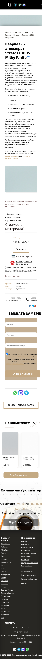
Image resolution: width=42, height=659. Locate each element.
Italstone (4, 581)
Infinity (3, 578)
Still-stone (5, 605)
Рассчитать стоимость (16, 299)
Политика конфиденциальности (29, 561)
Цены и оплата (27, 547)
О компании (25, 550)
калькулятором (12, 156)
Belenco (4, 559)
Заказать (21, 249)
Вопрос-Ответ (26, 566)
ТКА (2, 618)
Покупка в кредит (24, 256)
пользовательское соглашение (20, 356)
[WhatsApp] (20, 5)
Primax (3, 587)
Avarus (3, 556)
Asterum (4, 547)
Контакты (25, 544)
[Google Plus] (35, 306)
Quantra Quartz (7, 590)
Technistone (5, 611)
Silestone (4, 599)
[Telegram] (15, 5)
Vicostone (5, 615)
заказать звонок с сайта (17, 157)
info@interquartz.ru (21, 632)
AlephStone (5, 544)
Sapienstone (6, 596)
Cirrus (3, 565)
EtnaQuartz (5, 575)
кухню (20, 503)
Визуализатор (27, 571)
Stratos (4, 608)
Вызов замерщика (28, 575)
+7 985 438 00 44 (21, 627)
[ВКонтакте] (30, 306)
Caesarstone (6, 562)
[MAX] (24, 5)
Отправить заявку (23, 373)
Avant (3, 553)
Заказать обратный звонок (29, 581)
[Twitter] (33, 306)
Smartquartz (5, 602)
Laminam (4, 584)
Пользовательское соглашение (28, 555)
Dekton (4, 571)
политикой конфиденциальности (18, 362)
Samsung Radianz (7, 593)
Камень (24, 541)
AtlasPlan (5, 550)
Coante (4, 568)
